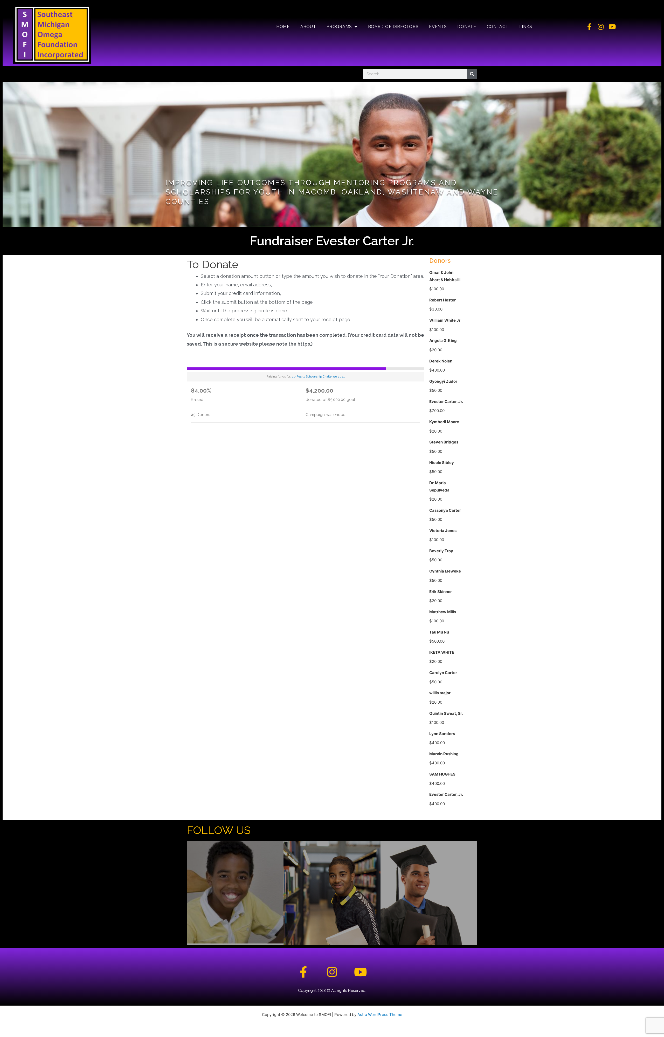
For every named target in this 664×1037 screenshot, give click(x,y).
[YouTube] (429, 893)
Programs (339, 26)
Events (438, 26)
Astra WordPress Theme (379, 1014)
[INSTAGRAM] (331, 893)
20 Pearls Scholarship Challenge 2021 (318, 376)
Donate (466, 26)
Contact (498, 26)
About (308, 26)
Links (525, 26)
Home (283, 26)
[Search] (472, 74)
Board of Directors (393, 26)
